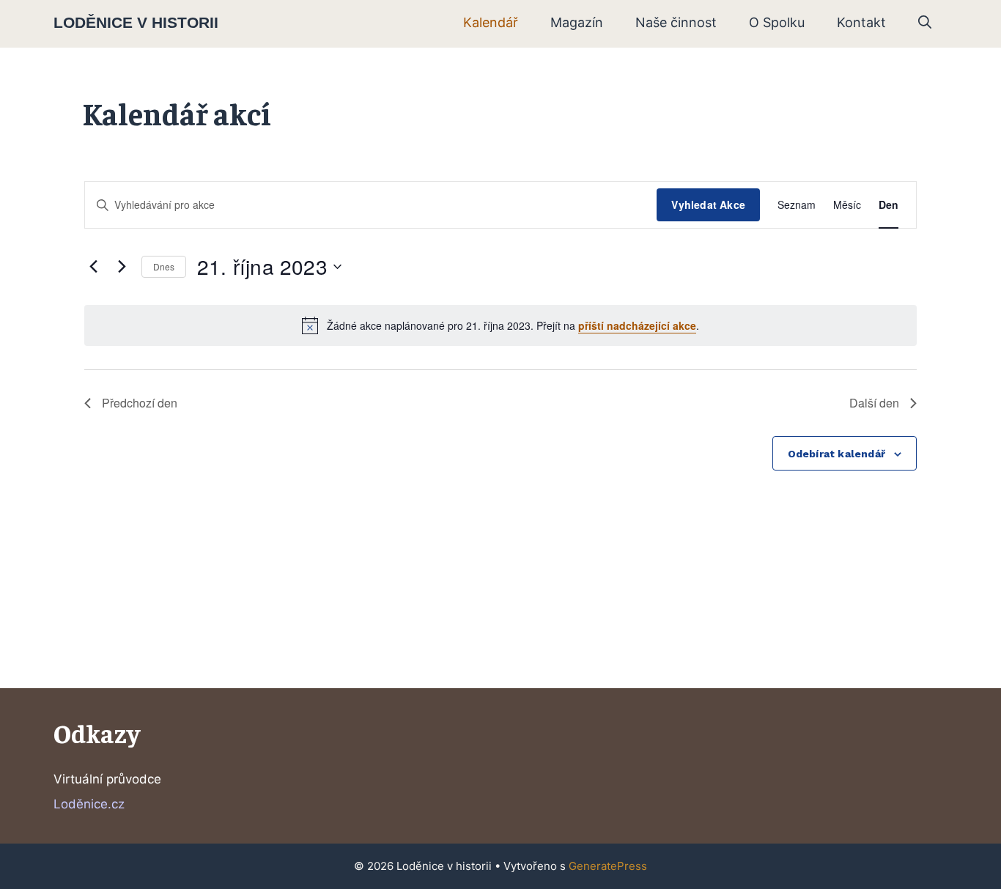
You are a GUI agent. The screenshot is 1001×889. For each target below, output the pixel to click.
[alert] (500, 325)
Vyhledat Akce (708, 204)
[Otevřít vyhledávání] (925, 22)
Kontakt (861, 22)
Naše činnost (676, 22)
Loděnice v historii (135, 22)
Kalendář (490, 22)
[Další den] (121, 267)
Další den (874, 402)
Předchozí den (139, 402)
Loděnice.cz (89, 804)
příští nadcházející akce (637, 325)
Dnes (163, 266)
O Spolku (777, 22)
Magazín (576, 22)
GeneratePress (608, 866)
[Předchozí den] (93, 267)
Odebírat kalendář (836, 454)
